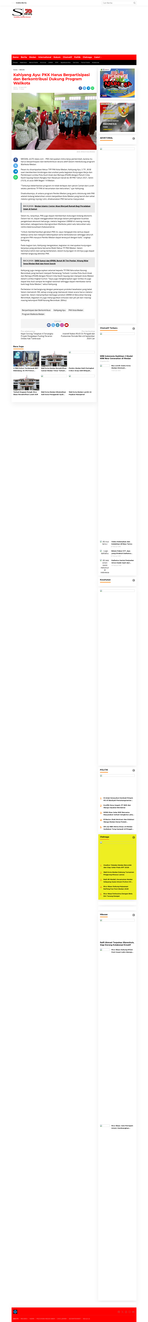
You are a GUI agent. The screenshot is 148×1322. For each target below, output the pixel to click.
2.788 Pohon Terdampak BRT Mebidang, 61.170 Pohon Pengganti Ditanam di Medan (25, 369)
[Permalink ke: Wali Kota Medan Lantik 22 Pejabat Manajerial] (82, 382)
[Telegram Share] (88, 88)
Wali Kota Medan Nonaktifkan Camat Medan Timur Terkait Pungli (53, 369)
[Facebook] (49, 325)
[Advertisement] (74, 37)
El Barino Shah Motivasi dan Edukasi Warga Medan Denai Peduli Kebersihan (118, 820)
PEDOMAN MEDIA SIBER (46, 1319)
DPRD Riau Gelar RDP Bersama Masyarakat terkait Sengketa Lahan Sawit (118, 813)
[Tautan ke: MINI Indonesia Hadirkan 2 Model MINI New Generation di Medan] (117, 343)
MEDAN (15, 89)
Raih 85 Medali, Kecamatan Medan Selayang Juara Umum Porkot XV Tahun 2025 (118, 880)
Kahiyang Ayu (59, 310)
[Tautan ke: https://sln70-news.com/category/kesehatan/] (133, 580)
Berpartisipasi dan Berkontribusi (36, 310)
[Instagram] (62, 325)
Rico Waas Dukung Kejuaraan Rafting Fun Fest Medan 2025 (116, 888)
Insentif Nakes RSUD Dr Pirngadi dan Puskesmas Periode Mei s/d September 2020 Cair (78, 335)
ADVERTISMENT (75, 1319)
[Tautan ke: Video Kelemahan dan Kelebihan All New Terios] (105, 542)
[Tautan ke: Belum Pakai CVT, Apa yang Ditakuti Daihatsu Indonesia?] (105, 552)
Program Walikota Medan (33, 314)
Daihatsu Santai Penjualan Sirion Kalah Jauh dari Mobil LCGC (122, 561)
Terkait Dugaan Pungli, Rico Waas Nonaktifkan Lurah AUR (25, 393)
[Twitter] (53, 325)
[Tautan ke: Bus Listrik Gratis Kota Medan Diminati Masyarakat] (105, 451)
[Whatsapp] (92, 88)
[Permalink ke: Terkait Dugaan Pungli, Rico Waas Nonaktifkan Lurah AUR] (26, 382)
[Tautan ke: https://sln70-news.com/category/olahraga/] (133, 837)
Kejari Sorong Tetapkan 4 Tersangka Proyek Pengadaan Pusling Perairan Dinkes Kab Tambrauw (37, 335)
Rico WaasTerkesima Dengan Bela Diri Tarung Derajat (117, 895)
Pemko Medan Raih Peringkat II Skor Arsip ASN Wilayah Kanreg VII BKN (81, 369)
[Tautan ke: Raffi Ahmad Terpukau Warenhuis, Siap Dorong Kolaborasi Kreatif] (117, 929)
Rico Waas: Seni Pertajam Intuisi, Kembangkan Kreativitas (122, 1127)
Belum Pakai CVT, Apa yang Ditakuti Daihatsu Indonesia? (121, 552)
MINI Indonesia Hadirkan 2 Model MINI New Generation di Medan (116, 357)
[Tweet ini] (84, 88)
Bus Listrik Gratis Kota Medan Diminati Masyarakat (121, 367)
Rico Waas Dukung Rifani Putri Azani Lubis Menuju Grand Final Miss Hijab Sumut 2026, (122, 951)
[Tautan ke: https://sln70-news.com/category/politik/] (133, 770)
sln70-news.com (36, 159)
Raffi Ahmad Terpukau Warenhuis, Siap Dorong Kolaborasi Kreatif (117, 943)
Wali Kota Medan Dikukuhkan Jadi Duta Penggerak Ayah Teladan (53, 393)
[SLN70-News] (22, 12)
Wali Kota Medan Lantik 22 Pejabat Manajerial (80, 393)
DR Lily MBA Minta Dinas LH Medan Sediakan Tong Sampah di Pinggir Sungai (117, 828)
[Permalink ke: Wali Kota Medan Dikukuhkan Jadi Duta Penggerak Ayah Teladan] (54, 382)
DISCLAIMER (62, 1319)
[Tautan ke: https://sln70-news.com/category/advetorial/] (133, 138)
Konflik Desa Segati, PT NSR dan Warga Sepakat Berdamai (117, 806)
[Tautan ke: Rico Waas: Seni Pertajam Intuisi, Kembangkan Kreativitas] (105, 1211)
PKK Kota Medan (76, 310)
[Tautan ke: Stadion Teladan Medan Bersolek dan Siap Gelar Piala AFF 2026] (117, 851)
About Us (86, 1319)
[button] (134, 3)
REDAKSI (24, 1319)
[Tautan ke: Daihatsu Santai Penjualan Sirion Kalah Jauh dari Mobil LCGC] (105, 566)
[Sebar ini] (80, 88)
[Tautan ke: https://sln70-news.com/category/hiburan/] (133, 915)
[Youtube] (66, 325)
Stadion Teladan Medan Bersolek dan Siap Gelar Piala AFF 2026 (117, 866)
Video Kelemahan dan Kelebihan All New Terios (121, 543)
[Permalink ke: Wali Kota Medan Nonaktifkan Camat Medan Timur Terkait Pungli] (54, 358)
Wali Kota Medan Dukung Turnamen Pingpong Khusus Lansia (118, 873)
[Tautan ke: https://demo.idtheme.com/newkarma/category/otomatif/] (133, 328)
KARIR (32, 1319)
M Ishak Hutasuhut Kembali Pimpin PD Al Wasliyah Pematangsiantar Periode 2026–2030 (118, 799)
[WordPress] (57, 325)
